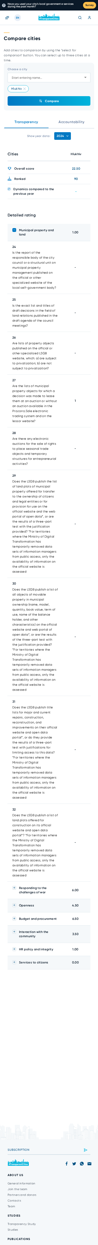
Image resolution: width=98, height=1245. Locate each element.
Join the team (17, 1189)
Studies (13, 1229)
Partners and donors (22, 1195)
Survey (89, 5)
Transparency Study (22, 1224)
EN (17, 17)
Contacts (14, 1200)
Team (11, 1206)
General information (21, 1183)
